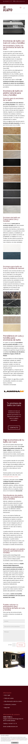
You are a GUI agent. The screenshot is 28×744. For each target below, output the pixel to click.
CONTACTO (14, 428)
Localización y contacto (10, 704)
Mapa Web (7, 707)
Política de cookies (9, 698)
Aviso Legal (7, 695)
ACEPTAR (15, 742)
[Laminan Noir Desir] (14, 667)
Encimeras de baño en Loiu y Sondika (14, 27)
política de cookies (15, 740)
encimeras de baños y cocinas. (11, 476)
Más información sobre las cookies (13, 701)
